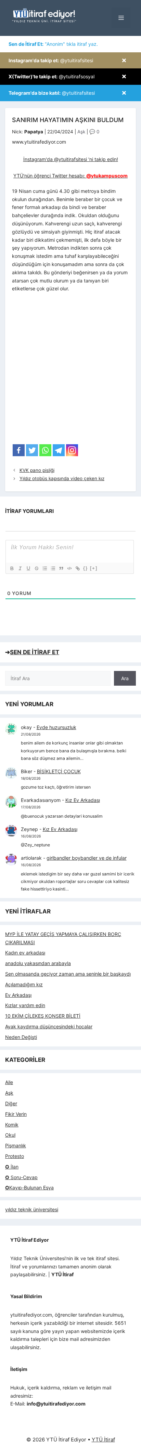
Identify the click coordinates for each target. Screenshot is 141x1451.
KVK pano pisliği (37, 470)
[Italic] (20, 568)
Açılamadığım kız (24, 984)
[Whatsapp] (45, 450)
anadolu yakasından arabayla (38, 963)
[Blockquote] (61, 568)
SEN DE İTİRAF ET (34, 652)
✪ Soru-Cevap (21, 1177)
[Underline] (28, 568)
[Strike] (36, 568)
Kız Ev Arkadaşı (82, 800)
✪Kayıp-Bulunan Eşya (29, 1187)
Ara (125, 678)
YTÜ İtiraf (103, 1439)
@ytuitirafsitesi (51, 60)
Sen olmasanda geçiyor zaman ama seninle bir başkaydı (68, 974)
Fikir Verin (16, 1114)
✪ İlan (11, 1167)
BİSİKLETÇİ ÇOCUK (59, 771)
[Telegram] (59, 450)
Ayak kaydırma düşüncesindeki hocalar (48, 1026)
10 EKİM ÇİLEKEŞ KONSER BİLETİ (42, 1016)
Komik (11, 1124)
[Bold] (12, 568)
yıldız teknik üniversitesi (31, 1209)
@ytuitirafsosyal (51, 76)
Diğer (11, 1103)
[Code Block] (69, 568)
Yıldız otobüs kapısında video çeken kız (62, 478)
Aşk (81, 131)
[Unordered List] (53, 568)
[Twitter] (32, 450)
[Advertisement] (70, 370)
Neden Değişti (21, 1037)
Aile (9, 1082)
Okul (10, 1135)
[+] (94, 568)
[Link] (77, 568)
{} (85, 568)
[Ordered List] (44, 568)
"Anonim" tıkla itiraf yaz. (53, 44)
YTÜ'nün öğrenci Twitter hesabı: (70, 176)
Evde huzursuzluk (56, 727)
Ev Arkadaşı (18, 995)
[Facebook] (19, 450)
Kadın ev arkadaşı (25, 952)
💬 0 (94, 131)
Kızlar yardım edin (25, 1005)
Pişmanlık (15, 1145)
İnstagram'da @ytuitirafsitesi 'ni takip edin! (70, 159)
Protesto (14, 1156)
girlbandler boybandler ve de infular (87, 858)
